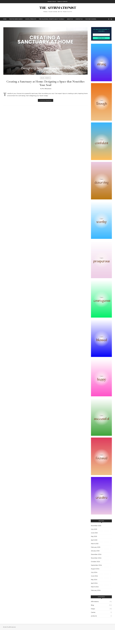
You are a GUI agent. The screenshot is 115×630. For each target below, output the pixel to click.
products (94, 616)
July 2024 (94, 572)
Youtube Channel (90, 19)
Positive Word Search (16, 19)
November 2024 (96, 558)
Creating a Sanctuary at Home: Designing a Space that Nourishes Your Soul (45, 83)
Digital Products (30, 19)
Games (93, 612)
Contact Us (79, 19)
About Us (70, 19)
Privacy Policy (52, 1)
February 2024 (96, 590)
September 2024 (96, 565)
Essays (47, 77)
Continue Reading (45, 100)
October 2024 (95, 561)
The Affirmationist (46, 88)
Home (4, 19)
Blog (42, 77)
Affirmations (95, 601)
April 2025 (94, 540)
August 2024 (95, 569)
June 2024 (94, 576)
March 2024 (95, 587)
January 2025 (95, 551)
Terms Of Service (62, 1)
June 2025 (94, 533)
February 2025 (95, 547)
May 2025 (94, 536)
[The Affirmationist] (57, 9)
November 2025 (96, 525)
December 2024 (96, 554)
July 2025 (94, 529)
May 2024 (94, 579)
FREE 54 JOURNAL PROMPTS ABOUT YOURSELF (51, 19)
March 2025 (94, 543)
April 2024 (94, 583)
